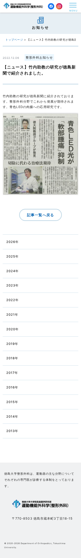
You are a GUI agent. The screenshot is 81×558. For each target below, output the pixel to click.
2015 (10, 402)
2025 (10, 256)
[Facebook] (51, 6)
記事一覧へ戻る (40, 215)
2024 (10, 271)
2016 (10, 387)
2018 (10, 358)
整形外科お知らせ (39, 57)
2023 (10, 285)
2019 (10, 344)
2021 (10, 314)
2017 (10, 373)
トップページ (14, 39)
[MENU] (72, 5)
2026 (10, 242)
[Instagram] (59, 6)
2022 (10, 300)
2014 (10, 416)
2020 (10, 329)
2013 (10, 431)
